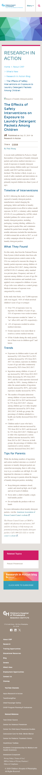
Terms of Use (19, 758)
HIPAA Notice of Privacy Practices (15, 761)
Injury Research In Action (13, 694)
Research (6, 644)
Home (7, 66)
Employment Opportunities (13, 672)
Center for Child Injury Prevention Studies (19, 729)
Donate (6, 663)
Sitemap (6, 681)
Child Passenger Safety (12, 703)
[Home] (12, 5)
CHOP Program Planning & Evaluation (17, 707)
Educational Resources (12, 653)
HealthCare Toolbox (10, 743)
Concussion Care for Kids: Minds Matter (18, 734)
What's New (12, 71)
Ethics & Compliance (11, 764)
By (5, 148)
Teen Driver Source (10, 720)
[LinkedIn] (15, 144)
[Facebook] (13, 144)
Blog (5, 658)
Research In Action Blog (18, 76)
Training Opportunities (12, 649)
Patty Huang (11, 148)
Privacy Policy (9, 758)
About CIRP (18, 66)
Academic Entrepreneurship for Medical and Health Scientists (20, 749)
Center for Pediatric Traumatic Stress (17, 738)
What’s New (7, 667)
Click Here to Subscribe (21, 585)
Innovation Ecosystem (11, 755)
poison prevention (15, 563)
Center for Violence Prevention (15, 724)
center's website (10, 535)
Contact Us (7, 676)
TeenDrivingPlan (9, 698)
